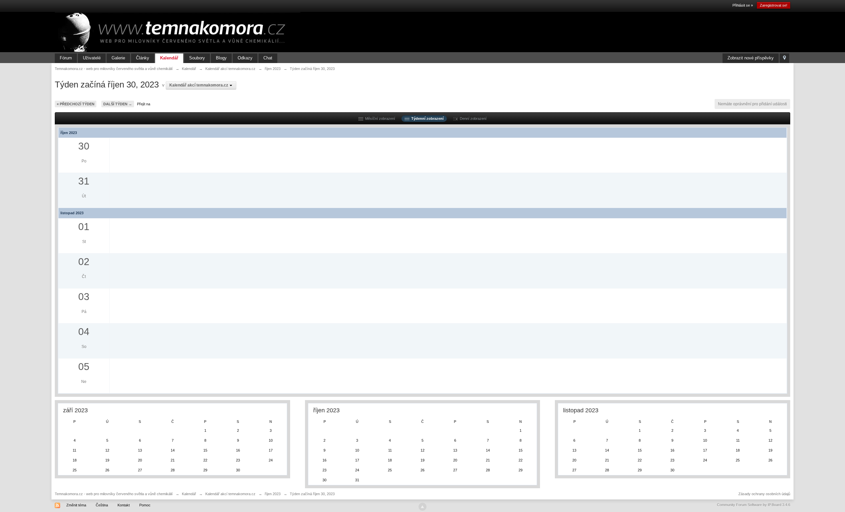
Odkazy (245, 57)
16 (238, 450)
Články (142, 57)
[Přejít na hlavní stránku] (177, 31)
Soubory (197, 57)
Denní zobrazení (472, 118)
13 (140, 450)
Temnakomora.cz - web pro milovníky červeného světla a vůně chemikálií (114, 494)
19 (107, 460)
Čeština (102, 505)
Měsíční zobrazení (379, 118)
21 (173, 460)
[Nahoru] (422, 507)
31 (357, 480)
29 (205, 470)
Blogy (221, 57)
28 (173, 470)
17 (271, 450)
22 (205, 460)
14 (173, 450)
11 (74, 450)
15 (205, 450)
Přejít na (143, 104)
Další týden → (117, 104)
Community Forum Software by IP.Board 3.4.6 (753, 505)
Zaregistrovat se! (773, 5)
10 (271, 440)
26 (107, 470)
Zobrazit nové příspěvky (750, 57)
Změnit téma (76, 505)
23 (238, 460)
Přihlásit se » (742, 5)
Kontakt (124, 505)
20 (140, 460)
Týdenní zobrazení (426, 118)
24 (271, 460)
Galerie (118, 57)
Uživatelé (92, 57)
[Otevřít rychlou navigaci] (784, 58)
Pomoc (145, 505)
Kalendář (169, 57)
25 (75, 470)
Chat (267, 57)
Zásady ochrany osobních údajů (764, 494)
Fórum (66, 57)
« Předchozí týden (75, 104)
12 (107, 450)
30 (238, 470)
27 (140, 470)
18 (75, 460)
